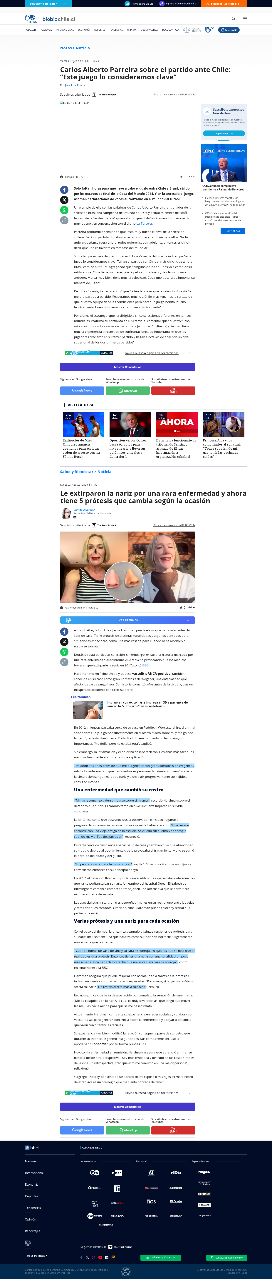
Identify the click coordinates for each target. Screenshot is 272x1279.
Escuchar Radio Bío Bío (225, 3)
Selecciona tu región (43, 3)
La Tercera (144, 223)
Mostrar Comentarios (127, 367)
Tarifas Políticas (35, 1255)
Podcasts (30, 29)
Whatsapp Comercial (163, 1257)
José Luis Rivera (75, 85)
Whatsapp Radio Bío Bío (229, 1257)
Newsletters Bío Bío (142, 3)
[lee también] (89, 710)
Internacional (65, 29)
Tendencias (116, 29)
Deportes (99, 29)
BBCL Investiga (149, 29)
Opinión (132, 29)
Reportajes (32, 1231)
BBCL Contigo (170, 29)
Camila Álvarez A (84, 509)
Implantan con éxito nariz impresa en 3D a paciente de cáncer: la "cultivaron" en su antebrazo (147, 704)
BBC (145, 665)
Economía (84, 29)
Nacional (46, 29)
